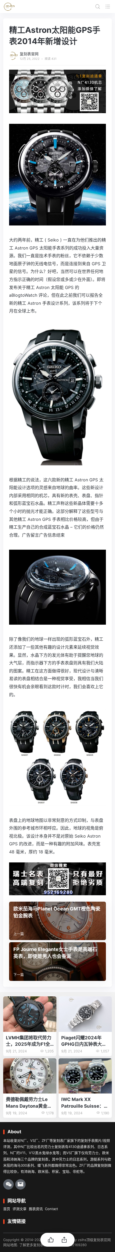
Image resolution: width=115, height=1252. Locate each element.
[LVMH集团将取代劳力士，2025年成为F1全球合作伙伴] (29, 1014)
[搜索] (98, 6)
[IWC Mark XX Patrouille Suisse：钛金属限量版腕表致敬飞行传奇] (85, 1076)
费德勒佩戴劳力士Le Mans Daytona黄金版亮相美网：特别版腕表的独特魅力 (29, 1103)
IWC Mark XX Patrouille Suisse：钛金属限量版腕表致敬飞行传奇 (84, 1103)
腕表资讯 (36, 1209)
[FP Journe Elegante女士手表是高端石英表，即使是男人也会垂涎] (57, 961)
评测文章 (19, 1209)
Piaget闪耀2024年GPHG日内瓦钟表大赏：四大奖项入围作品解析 (84, 1041)
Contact (51, 1209)
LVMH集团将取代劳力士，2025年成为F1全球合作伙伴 (28, 1041)
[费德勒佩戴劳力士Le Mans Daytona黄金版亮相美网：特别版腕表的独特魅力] (29, 1076)
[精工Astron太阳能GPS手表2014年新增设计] (57, 221)
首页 (6, 1209)
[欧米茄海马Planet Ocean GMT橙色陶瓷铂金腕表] (57, 921)
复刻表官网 (29, 53)
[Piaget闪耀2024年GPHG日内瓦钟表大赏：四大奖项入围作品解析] (85, 1014)
